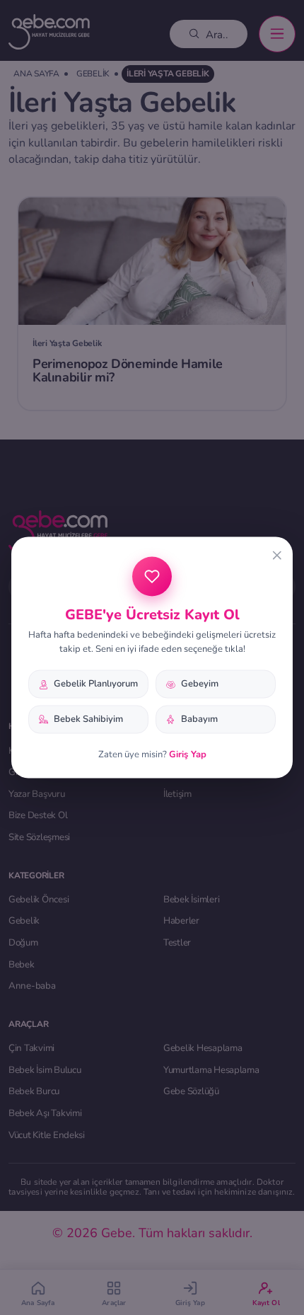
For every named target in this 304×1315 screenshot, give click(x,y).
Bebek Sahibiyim (88, 719)
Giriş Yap (187, 753)
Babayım (199, 719)
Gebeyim (199, 683)
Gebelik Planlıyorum (96, 683)
